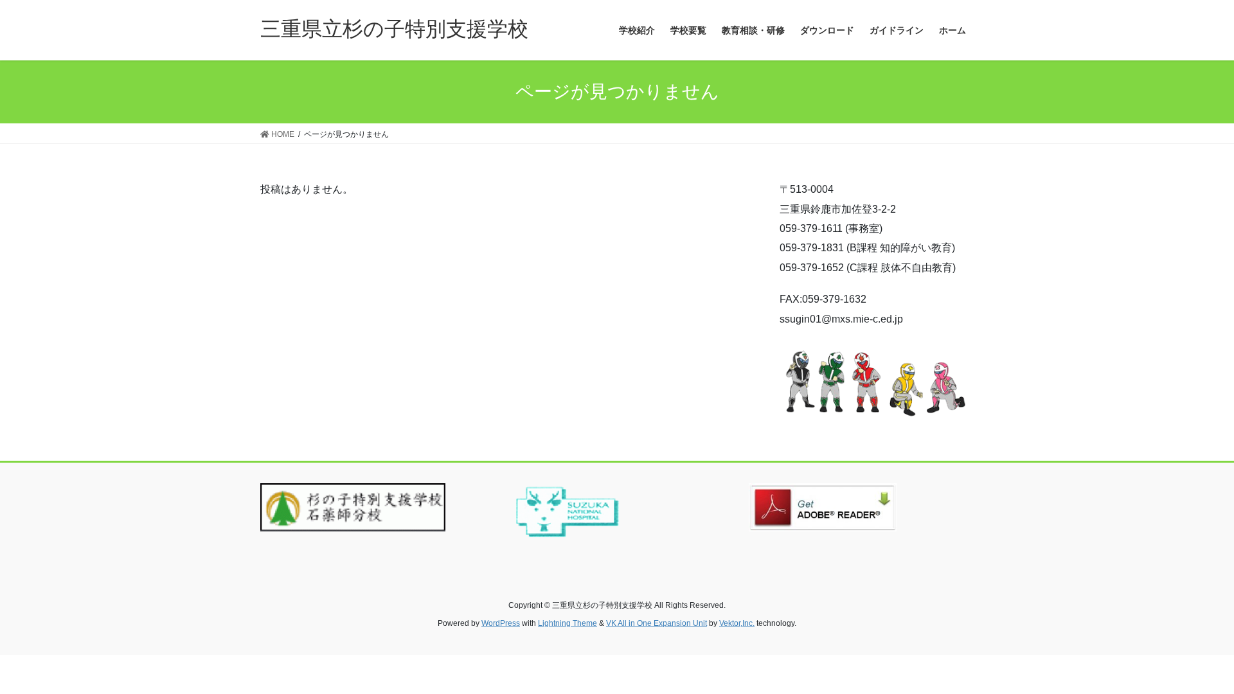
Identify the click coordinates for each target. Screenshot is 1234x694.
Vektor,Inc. (737, 623)
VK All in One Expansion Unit (656, 623)
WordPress (500, 623)
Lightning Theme (567, 623)
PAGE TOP (1194, 662)
